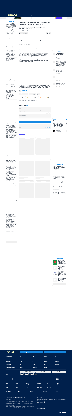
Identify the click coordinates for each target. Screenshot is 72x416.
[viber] (28, 374)
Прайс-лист (8, 358)
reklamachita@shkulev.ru (53, 398)
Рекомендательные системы (41, 408)
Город (21, 361)
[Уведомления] (63, 15)
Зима (33, 356)
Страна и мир (57, 361)
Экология (56, 362)
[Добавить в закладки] (47, 33)
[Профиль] (66, 15)
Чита (20, 94)
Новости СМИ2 (22, 134)
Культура (34, 359)
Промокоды (60, 258)
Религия (45, 367)
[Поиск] (61, 15)
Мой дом (34, 362)
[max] (31, 374)
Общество (45, 356)
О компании (8, 359)
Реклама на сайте (9, 356)
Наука (34, 364)
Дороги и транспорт (23, 362)
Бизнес (21, 358)
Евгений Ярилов (25, 94)
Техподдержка (8, 364)
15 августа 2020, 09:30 (22, 30)
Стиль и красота (57, 359)
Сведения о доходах (33, 94)
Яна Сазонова (24, 90)
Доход (38, 94)
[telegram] (21, 374)
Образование (35, 367)
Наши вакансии (8, 362)
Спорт (56, 358)
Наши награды (8, 361)
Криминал (34, 358)
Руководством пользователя (41, 402)
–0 (49, 119)
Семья (56, 356)
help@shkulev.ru (12, 405)
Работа (45, 364)
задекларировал (23, 48)
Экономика (57, 364)
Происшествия (46, 362)
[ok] (26, 374)
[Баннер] (18, 18)
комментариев (24, 33)
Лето (33, 361)
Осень (45, 359)
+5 (46, 119)
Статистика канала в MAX (10, 367)
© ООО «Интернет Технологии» (10, 412)
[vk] (23, 374)
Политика (45, 361)
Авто (20, 356)
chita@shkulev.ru (16, 404)
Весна (21, 359)
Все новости (11, 21)
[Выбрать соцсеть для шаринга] (50, 33)
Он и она (45, 358)
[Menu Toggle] (6, 15)
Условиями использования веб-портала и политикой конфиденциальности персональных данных (50, 403)
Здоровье (21, 367)
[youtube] (36, 374)
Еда (20, 364)
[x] (33, 374)
